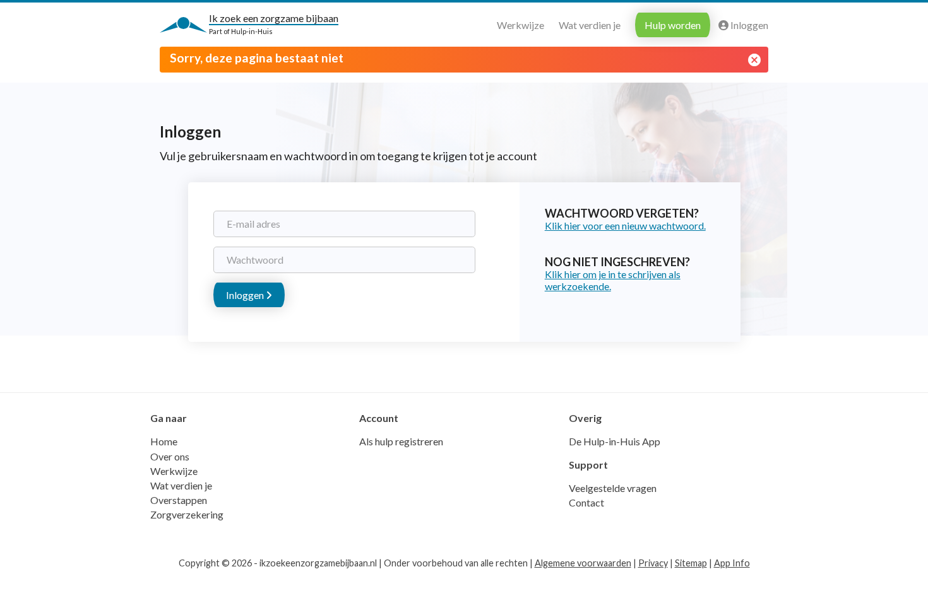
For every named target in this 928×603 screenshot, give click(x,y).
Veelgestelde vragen (613, 488)
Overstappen (178, 500)
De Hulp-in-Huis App (614, 441)
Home (163, 441)
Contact (586, 502)
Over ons (169, 456)
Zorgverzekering (186, 514)
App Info (732, 563)
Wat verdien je (590, 25)
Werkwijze (520, 25)
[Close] (754, 60)
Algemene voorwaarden (583, 563)
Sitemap (691, 563)
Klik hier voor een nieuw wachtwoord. (625, 225)
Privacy (653, 563)
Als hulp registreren (401, 441)
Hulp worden (673, 25)
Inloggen (748, 25)
